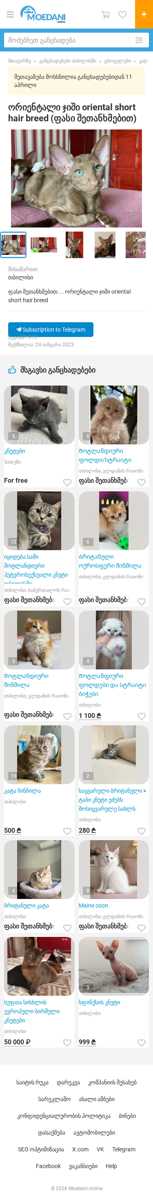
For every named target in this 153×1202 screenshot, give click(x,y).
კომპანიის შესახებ (112, 1082)
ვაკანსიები (83, 1166)
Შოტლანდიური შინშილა (26, 680)
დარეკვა (68, 1082)
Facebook (48, 1166)
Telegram (123, 1149)
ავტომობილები (94, 1132)
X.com (80, 1149)
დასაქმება (51, 1132)
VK (100, 1149)
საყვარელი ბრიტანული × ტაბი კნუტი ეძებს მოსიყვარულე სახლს (112, 799)
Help (111, 1166)
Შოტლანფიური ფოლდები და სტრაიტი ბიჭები (112, 685)
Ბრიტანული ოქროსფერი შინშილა (110, 561)
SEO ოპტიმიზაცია (41, 1149)
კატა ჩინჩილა (22, 790)
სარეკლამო (54, 1099)
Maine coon (93, 905)
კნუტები (14, 451)
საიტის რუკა (32, 1082)
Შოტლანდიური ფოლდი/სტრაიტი (105, 455)
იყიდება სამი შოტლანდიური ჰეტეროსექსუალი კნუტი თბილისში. (36, 568)
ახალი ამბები (97, 1099)
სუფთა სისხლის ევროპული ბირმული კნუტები (32, 1011)
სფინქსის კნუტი (99, 1002)
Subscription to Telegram (53, 329)
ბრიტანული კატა (26, 905)
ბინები (127, 1116)
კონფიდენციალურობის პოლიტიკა (64, 1116)
